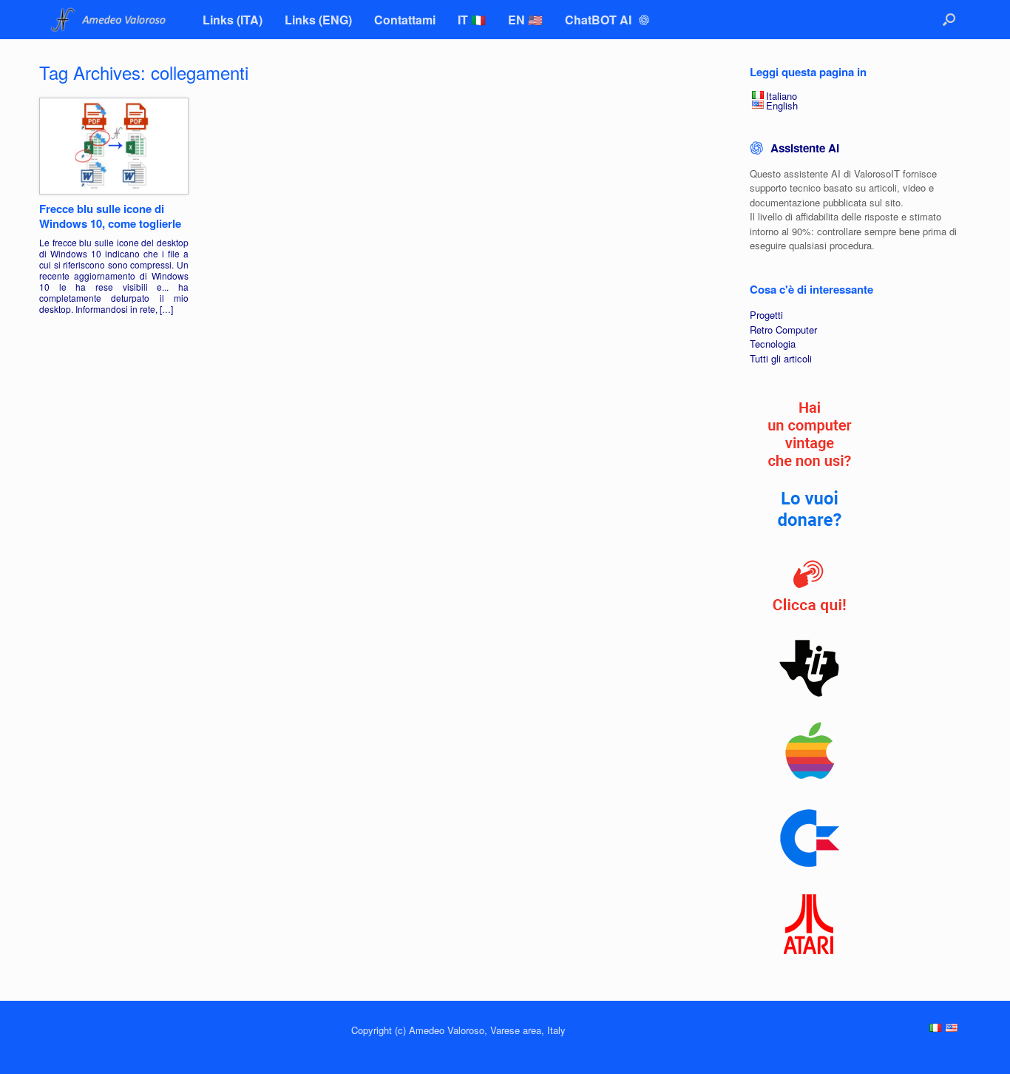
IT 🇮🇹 (472, 19)
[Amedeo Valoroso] (109, 19)
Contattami (404, 19)
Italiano (781, 96)
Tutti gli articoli (781, 358)
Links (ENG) (318, 19)
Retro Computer (783, 329)
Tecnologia (773, 344)
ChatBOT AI (599, 19)
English (782, 105)
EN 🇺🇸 (525, 19)
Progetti (766, 315)
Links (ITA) (232, 19)
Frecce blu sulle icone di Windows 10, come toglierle (110, 216)
